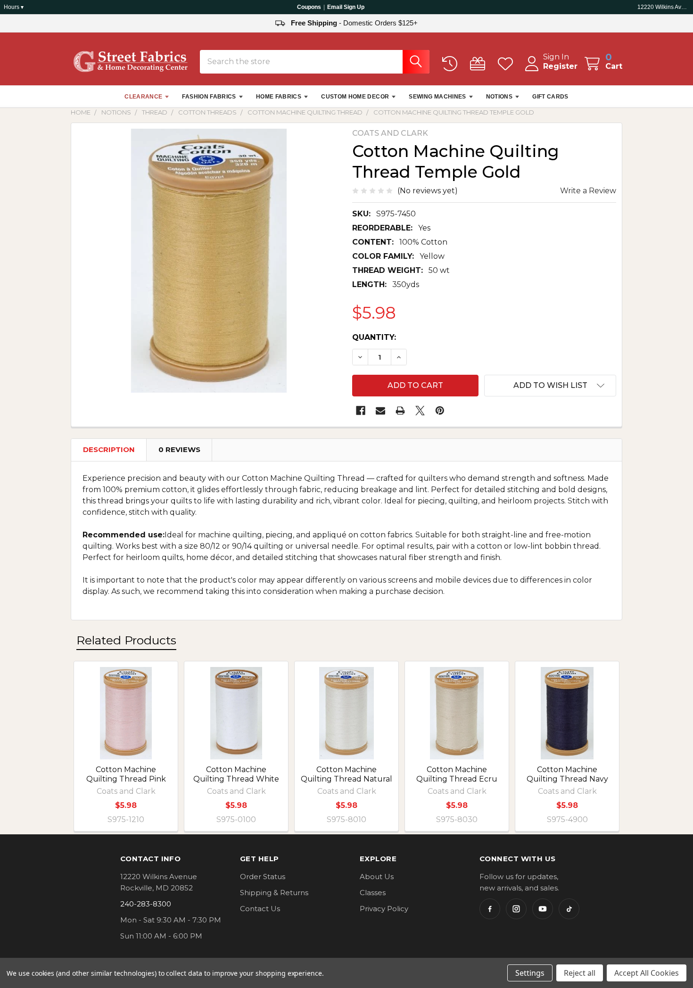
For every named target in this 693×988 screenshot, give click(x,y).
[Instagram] (516, 908)
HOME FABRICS (278, 96)
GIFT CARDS (550, 96)
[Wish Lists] (507, 64)
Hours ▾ (14, 7)
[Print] (400, 410)
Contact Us (260, 908)
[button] (550, 385)
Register (560, 66)
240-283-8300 (145, 903)
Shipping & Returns (274, 892)
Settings (529, 973)
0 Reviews (179, 449)
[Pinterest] (439, 410)
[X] (420, 410)
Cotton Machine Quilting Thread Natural (346, 774)
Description (109, 449)
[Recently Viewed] (452, 64)
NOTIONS (499, 96)
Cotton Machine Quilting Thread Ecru (456, 774)
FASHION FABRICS (209, 96)
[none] (209, 261)
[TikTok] (569, 908)
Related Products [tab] (126, 640)
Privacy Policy (384, 908)
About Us (377, 876)
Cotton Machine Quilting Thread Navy (567, 774)
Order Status (262, 876)
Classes (373, 892)
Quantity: (374, 337)
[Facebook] (360, 410)
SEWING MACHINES (437, 96)
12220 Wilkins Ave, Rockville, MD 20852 (663, 7)
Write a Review (588, 190)
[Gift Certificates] (480, 64)
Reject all (579, 973)
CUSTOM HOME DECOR (355, 96)
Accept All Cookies (646, 973)
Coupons (309, 7)
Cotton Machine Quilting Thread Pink (126, 774)
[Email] (380, 410)
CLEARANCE (143, 96)
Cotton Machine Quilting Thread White (236, 774)
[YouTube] (542, 908)
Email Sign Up (345, 7)
